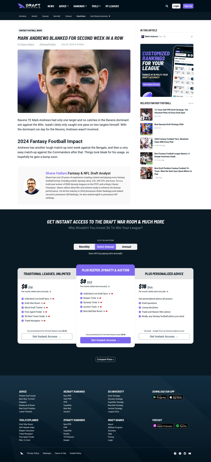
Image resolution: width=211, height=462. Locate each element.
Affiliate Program (115, 427)
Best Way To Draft (27, 399)
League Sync (113, 411)
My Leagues (112, 6)
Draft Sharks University (99, 16)
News (51, 6)
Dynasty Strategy (115, 399)
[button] (53, 299)
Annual (126, 246)
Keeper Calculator (26, 430)
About (110, 424)
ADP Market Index (26, 427)
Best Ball (56, 16)
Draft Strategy (114, 396)
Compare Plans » (105, 359)
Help (110, 434)
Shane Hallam (27, 44)
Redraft (34, 16)
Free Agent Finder (26, 437)
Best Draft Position (27, 408)
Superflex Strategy (116, 402)
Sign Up (188, 6)
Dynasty (45, 16)
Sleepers (22, 402)
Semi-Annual (105, 246)
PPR (65, 402)
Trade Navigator (26, 434)
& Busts (31, 405)
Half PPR (67, 399)
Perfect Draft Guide (27, 396)
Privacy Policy (33, 453)
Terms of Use (60, 453)
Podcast (68, 16)
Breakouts (23, 405)
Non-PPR (67, 396)
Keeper (66, 440)
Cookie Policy (75, 453)
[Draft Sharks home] (29, 6)
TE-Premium (68, 437)
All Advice (22, 16)
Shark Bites (81, 16)
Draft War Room (26, 424)
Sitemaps (47, 453)
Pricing (111, 437)
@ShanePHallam (48, 44)
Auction (66, 411)
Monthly (84, 246)
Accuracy (112, 430)
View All (190, 103)
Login (176, 6)
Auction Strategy (115, 408)
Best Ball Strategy (115, 405)
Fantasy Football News (30, 30)
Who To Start (24, 440)
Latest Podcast (25, 411)
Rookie (66, 434)
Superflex (67, 405)
